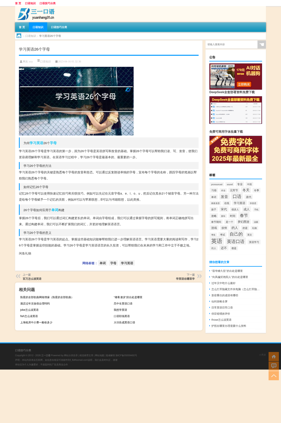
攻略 (214, 216)
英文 (249, 234)
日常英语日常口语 (222, 307)
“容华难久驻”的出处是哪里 (227, 271)
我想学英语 (120, 310)
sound (230, 184)
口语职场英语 (122, 316)
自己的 (236, 233)
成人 (247, 209)
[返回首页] (273, 356)
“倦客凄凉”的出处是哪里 (128, 297)
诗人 (213, 248)
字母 (53, 142)
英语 (216, 241)
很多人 (235, 209)
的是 (245, 228)
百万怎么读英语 (32, 278)
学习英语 (36, 142)
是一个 (229, 222)
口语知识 (30, 3)
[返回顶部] (273, 375)
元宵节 (234, 190)
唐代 (248, 197)
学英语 (253, 203)
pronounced (216, 184)
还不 (224, 248)
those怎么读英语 (221, 319)
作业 (223, 190)
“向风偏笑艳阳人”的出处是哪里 (229, 277)
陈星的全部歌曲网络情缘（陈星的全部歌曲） (47, 297)
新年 (223, 215)
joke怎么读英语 (29, 310)
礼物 (254, 227)
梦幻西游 (243, 222)
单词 (54, 209)
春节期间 (216, 222)
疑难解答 (110, 355)
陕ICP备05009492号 (126, 355)
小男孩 (262, 354)
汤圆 (256, 221)
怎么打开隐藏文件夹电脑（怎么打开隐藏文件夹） (236, 289)
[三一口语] (35, 7)
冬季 (256, 190)
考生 (213, 234)
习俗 (214, 190)
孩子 (213, 209)
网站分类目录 (71, 355)
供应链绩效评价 (220, 313)
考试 (222, 234)
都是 (233, 248)
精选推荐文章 (86, 355)
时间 (232, 216)
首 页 (18, 3)
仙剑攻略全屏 (219, 301)
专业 (240, 184)
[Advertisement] (114, 396)
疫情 (224, 228)
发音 (224, 196)
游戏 (214, 228)
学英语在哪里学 (185, 278)
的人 (234, 227)
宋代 (224, 209)
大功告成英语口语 (124, 322)
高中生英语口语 (123, 303)
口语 (237, 196)
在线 (226, 203)
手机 (256, 209)
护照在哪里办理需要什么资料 (228, 326)
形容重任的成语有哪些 (224, 295)
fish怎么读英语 (29, 316)
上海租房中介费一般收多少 (36, 322)
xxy (31, 61)
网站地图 (99, 355)
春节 (244, 215)
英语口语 (235, 241)
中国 (249, 184)
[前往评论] (273, 366)
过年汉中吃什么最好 (223, 283)
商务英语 (215, 203)
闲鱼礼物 (25, 253)
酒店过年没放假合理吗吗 (35, 303)
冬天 (246, 189)
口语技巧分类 (48, 3)
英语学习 (254, 242)
